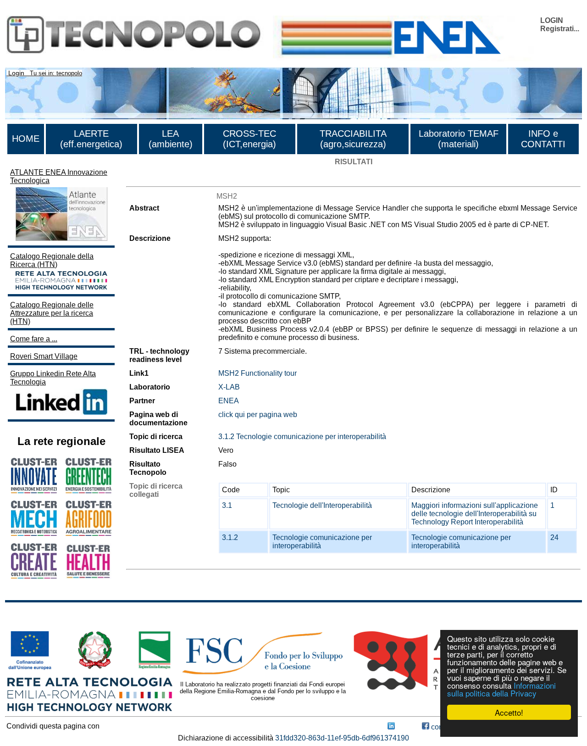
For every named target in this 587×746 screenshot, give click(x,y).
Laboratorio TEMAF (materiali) (458, 138)
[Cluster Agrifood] (88, 533)
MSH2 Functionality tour (257, 373)
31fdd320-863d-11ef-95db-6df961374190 (342, 738)
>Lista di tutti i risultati (161, 178)
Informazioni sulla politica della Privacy (501, 689)
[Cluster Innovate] (34, 491)
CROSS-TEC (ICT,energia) (249, 138)
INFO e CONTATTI (543, 138)
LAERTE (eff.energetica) (91, 138)
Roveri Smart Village (44, 356)
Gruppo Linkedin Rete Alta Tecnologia (53, 378)
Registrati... (559, 29)
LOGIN (551, 20)
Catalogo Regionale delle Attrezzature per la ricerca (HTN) (52, 313)
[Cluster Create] (34, 576)
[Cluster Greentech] (88, 491)
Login (16, 73)
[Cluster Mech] (34, 533)
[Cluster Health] (88, 576)
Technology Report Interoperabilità (467, 522)
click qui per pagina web (257, 414)
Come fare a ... (33, 339)
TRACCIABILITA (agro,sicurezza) (353, 138)
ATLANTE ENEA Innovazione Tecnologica (58, 176)
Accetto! (509, 712)
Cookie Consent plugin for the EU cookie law (509, 728)
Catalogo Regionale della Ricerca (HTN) (52, 260)
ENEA (228, 401)
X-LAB (229, 387)
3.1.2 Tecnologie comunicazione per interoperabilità (302, 436)
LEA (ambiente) (171, 138)
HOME (25, 139)
